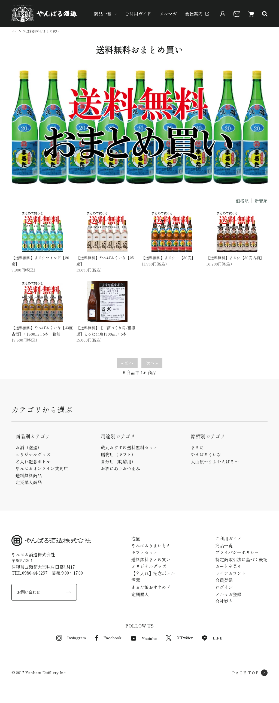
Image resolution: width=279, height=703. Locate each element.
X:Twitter (185, 637)
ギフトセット (144, 552)
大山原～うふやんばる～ (215, 461)
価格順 (242, 200)
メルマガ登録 (228, 594)
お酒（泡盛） (29, 447)
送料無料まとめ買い (151, 559)
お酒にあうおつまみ (120, 468)
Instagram (76, 637)
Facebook (113, 637)
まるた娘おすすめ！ (151, 587)
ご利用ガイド (138, 13)
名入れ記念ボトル (33, 461)
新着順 (261, 200)
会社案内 (193, 13)
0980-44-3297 (34, 572)
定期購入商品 (29, 482)
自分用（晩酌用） (118, 461)
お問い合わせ (28, 592)
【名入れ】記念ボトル (153, 573)
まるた (197, 447)
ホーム (16, 31)
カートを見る (228, 566)
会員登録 (224, 580)
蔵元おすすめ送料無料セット (129, 447)
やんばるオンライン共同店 (42, 468)
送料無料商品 (29, 475)
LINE (218, 638)
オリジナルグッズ (33, 454)
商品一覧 (102, 13)
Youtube (149, 638)
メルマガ (168, 13)
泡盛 (135, 538)
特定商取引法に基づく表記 (241, 559)
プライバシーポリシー (237, 552)
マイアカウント (230, 573)
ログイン (224, 587)
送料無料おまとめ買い (42, 31)
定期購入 (140, 594)
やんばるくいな (206, 454)
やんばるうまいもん (151, 545)
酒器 (135, 580)
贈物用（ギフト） (118, 454)
